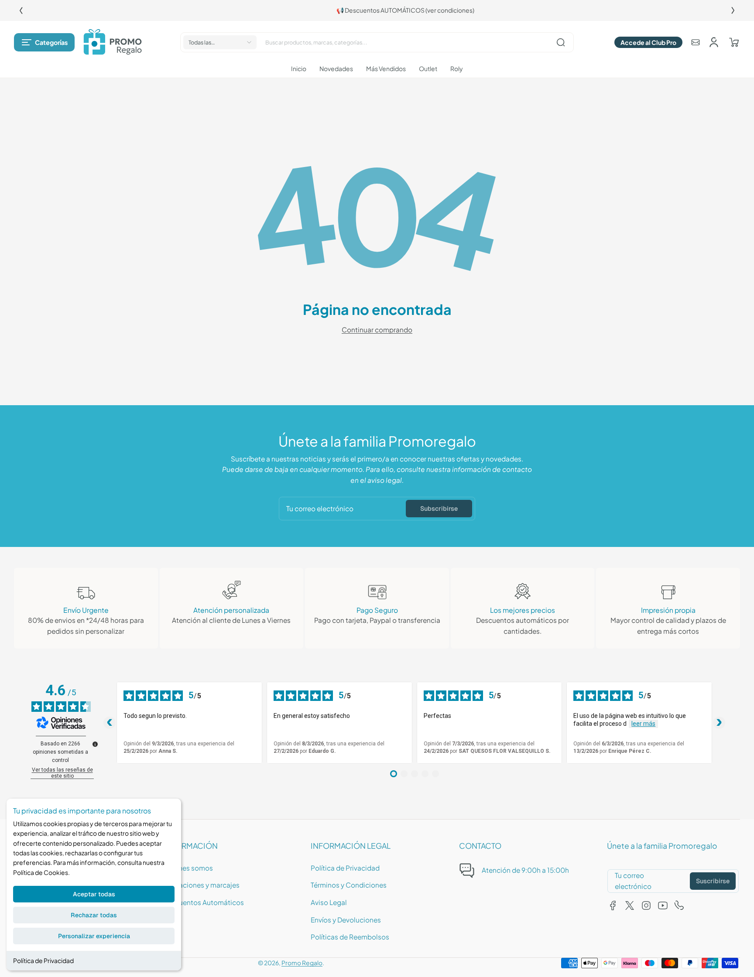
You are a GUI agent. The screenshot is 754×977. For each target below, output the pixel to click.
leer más (643, 723)
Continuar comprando (377, 329)
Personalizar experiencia (94, 936)
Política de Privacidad (43, 960)
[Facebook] (613, 905)
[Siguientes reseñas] (719, 723)
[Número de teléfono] (679, 905)
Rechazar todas (94, 915)
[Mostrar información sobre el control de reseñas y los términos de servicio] (95, 744)
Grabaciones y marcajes (201, 885)
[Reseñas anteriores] (109, 723)
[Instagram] (646, 905)
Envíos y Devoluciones (346, 920)
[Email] (695, 42)
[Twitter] (629, 905)
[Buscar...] (561, 42)
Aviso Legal (329, 902)
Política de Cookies (40, 872)
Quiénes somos (188, 868)
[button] (44, 42)
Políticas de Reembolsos (350, 937)
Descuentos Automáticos (203, 902)
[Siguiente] (733, 10)
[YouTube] (663, 905)
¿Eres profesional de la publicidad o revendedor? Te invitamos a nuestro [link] (156, 10)
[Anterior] (21, 10)
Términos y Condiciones (349, 885)
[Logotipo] (112, 42)
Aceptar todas (94, 894)
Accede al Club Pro (648, 42)
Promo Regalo (301, 963)
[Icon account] (714, 42)
